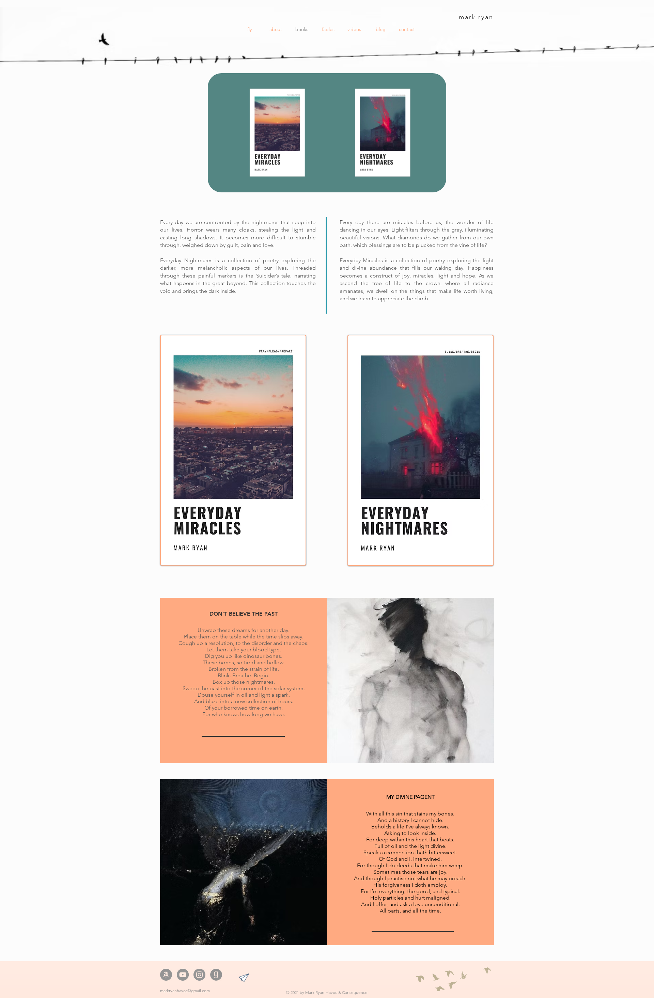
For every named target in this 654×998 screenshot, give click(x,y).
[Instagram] (199, 975)
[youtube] (183, 975)
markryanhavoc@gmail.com (185, 990)
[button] (437, 184)
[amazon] (166, 975)
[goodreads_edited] (216, 975)
